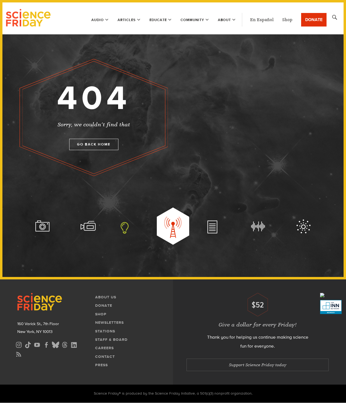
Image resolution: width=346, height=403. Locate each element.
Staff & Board (111, 339)
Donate (313, 19)
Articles (127, 20)
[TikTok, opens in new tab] (28, 344)
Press (101, 365)
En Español (262, 19)
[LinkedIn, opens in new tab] (74, 344)
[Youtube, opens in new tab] (37, 344)
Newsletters (109, 322)
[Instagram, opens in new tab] (19, 344)
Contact (105, 356)
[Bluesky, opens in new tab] (55, 344)
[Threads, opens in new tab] (65, 344)
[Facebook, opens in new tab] (46, 344)
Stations (105, 331)
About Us (105, 297)
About (224, 20)
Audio (97, 20)
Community (192, 20)
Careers (104, 348)
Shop (287, 19)
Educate (158, 20)
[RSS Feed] (19, 353)
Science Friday (28, 18)
